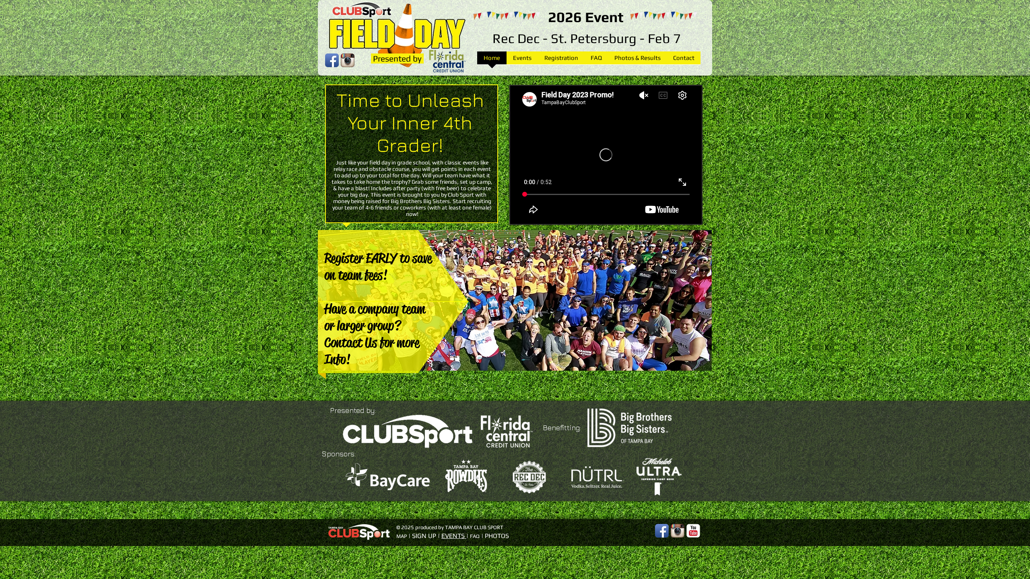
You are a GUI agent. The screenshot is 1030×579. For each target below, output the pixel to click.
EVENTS (453, 536)
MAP (401, 536)
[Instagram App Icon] (677, 531)
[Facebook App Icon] (662, 531)
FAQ (475, 536)
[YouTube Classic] (693, 531)
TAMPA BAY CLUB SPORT (474, 527)
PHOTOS (497, 536)
